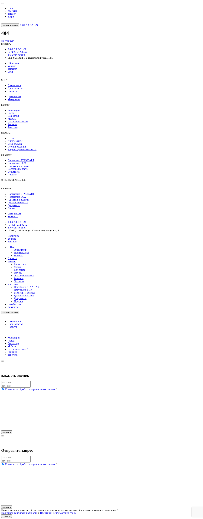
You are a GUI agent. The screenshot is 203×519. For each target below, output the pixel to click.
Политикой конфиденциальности (19, 513)
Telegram (12, 68)
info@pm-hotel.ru (17, 55)
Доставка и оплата (18, 168)
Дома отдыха (15, 143)
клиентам (13, 284)
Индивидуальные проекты (22, 149)
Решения (12, 124)
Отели (11, 138)
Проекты (12, 258)
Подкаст (12, 174)
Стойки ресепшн (17, 146)
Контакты (13, 307)
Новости (12, 91)
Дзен (10, 71)
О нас (11, 8)
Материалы (14, 99)
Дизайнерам (14, 96)
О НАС (12, 247)
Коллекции (14, 110)
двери (11, 16)
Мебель (12, 118)
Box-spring (13, 115)
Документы (14, 171)
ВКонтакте (13, 63)
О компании (14, 85)
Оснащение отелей (18, 121)
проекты (12, 11)
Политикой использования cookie (58, 513)
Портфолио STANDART (21, 160)
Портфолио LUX (17, 163)
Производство (15, 88)
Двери (11, 113)
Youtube (12, 66)
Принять (6, 516)
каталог (12, 13)
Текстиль (12, 127)
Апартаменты (15, 141)
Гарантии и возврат (18, 166)
